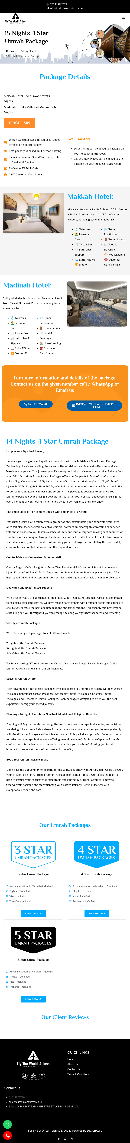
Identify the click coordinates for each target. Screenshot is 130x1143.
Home (70, 1059)
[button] (19, 123)
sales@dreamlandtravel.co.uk (25, 1102)
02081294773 (58, 4)
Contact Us (73, 1069)
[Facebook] (59, 1138)
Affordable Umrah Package (49, 774)
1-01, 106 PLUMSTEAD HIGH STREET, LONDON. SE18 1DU (44, 1106)
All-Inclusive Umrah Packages (43, 476)
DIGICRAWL (94, 1130)
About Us (72, 1064)
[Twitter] (65, 1138)
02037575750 (17, 1097)
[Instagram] (71, 1138)
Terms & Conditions (78, 1074)
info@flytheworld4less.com (67, 8)
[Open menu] (123, 18)
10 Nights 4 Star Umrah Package (26, 648)
